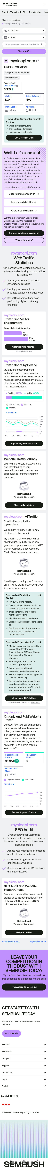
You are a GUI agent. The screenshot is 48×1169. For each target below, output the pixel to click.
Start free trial (11, 1033)
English (5, 1086)
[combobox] (21, 44)
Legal (4, 1079)
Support (5, 1066)
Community (7, 1073)
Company (6, 1059)
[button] (30, 23)
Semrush (6, 1045)
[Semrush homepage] (9, 4)
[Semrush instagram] (5, 1096)
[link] (14, 12)
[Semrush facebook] (14, 1096)
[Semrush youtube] (11, 1096)
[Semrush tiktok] (8, 1096)
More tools (6, 1052)
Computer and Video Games (17, 73)
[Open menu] (45, 4)
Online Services (11, 78)
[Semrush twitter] (17, 1096)
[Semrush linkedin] (2, 1096)
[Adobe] (6, 1104)
